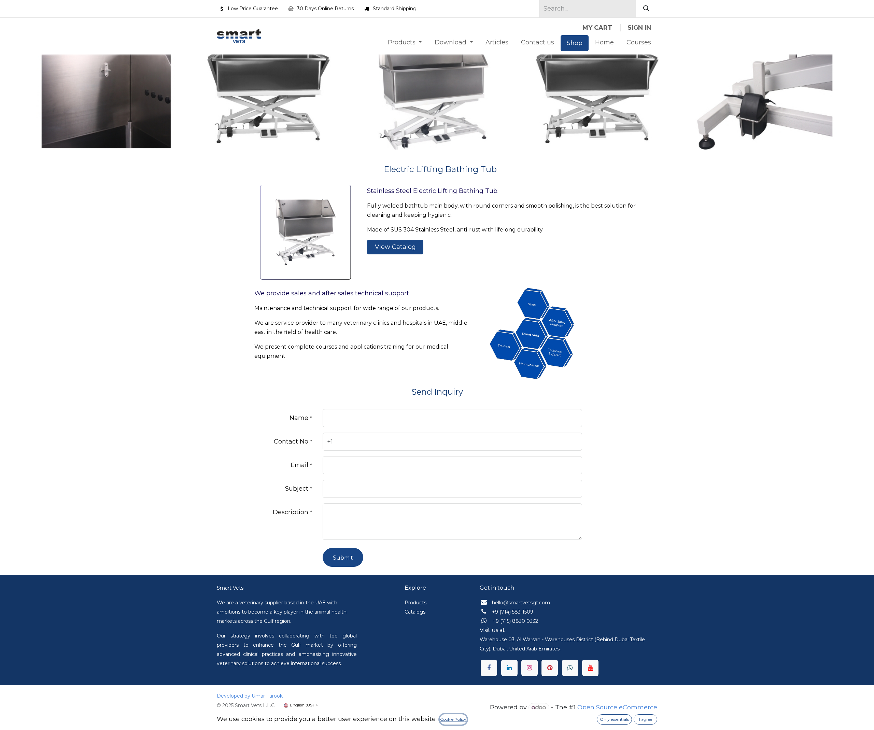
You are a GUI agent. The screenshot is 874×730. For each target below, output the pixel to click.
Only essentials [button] (614, 719)
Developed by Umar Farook (250, 696)
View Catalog (395, 247)
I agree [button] (645, 719)
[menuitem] (404, 42)
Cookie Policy (453, 719)
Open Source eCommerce (617, 707)
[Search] (646, 8)
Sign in (639, 27)
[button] (343, 557)
